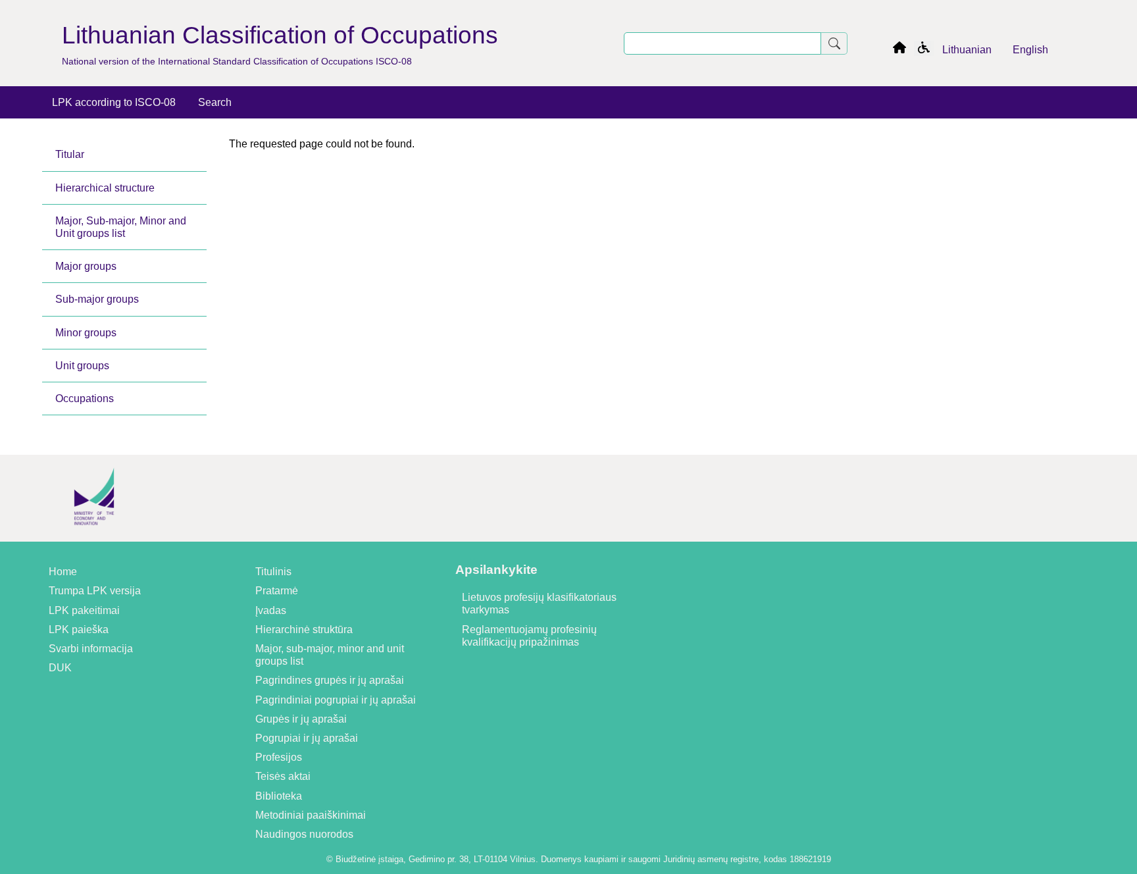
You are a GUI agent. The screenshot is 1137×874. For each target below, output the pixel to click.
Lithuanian (967, 49)
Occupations (84, 398)
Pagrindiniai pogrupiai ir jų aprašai (335, 700)
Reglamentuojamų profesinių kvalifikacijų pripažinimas (529, 636)
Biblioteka (278, 796)
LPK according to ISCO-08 (114, 102)
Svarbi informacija (91, 648)
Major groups (85, 266)
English (1030, 49)
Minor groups (85, 332)
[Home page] (899, 49)
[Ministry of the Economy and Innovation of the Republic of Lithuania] (94, 535)
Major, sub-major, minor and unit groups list (329, 655)
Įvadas (270, 610)
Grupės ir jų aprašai (301, 719)
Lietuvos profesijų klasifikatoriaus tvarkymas (539, 603)
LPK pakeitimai (84, 610)
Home (63, 571)
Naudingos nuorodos (304, 834)
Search (215, 102)
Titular (69, 154)
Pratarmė (276, 590)
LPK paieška (79, 629)
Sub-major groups (97, 299)
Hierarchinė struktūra (304, 629)
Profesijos (278, 757)
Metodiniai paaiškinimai (310, 815)
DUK (60, 667)
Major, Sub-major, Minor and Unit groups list (120, 227)
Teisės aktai (283, 776)
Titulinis (273, 571)
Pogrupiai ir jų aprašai (306, 738)
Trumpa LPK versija (95, 590)
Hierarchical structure (105, 187)
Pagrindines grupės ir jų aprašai (329, 680)
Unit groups (82, 365)
